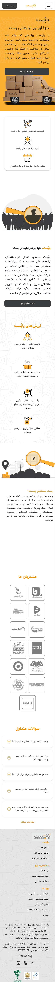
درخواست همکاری (40, 858)
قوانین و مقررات (41, 853)
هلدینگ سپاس (42, 904)
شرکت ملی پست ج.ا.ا (39, 894)
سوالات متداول (42, 881)
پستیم (46, 915)
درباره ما (45, 847)
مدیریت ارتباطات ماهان (38, 910)
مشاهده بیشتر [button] (27, 822)
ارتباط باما (44, 870)
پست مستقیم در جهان (38, 899)
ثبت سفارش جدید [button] (40, 876)
